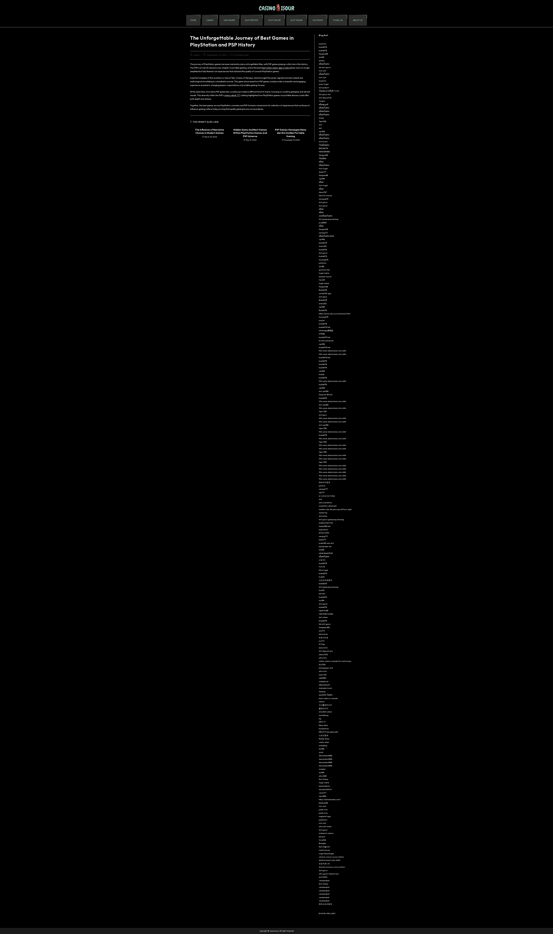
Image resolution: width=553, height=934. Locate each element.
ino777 (321, 641)
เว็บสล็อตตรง (324, 145)
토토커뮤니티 (324, 863)
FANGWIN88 (324, 151)
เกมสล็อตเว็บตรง (325, 216)
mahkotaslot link (326, 523)
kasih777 (322, 539)
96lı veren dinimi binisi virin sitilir (332, 351)
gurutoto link (324, 270)
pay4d (321, 320)
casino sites (324, 742)
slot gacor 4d (324, 94)
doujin (321, 118)
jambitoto (323, 820)
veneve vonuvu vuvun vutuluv (331, 857)
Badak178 (323, 290)
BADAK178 (323, 148)
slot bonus (323, 141)
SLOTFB (322, 664)
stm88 (321, 550)
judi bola (322, 263)
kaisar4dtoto (324, 786)
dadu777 (322, 172)
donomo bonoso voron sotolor (332, 867)
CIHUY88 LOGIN (326, 614)
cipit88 (322, 131)
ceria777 (322, 793)
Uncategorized (241, 55)
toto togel (323, 168)
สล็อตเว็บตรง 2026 (326, 236)
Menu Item (323, 725)
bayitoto (322, 44)
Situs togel (323, 570)
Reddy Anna (324, 739)
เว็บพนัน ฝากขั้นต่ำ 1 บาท (329, 91)
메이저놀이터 (324, 847)
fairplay (322, 691)
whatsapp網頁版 (326, 330)
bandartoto (324, 728)
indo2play (323, 745)
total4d (322, 769)
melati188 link (324, 526)
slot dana (323, 297)
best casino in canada (328, 698)
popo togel (323, 84)
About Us (358, 20)
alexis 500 (323, 654)
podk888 (323, 222)
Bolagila (322, 843)
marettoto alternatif (327, 506)
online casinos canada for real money (335, 661)
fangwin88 (323, 54)
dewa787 (323, 192)
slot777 (322, 631)
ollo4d (321, 701)
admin (197, 55)
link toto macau (325, 195)
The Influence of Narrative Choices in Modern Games (209, 131)
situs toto (323, 658)
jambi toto (323, 809)
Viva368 (322, 840)
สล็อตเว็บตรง (324, 64)
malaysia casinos (326, 833)
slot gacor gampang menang (331, 519)
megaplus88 (324, 627)
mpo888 (322, 796)
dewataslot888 (325, 755)
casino (209, 20)
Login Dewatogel (326, 853)
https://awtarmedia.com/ (329, 799)
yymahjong (323, 715)
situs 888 (323, 776)
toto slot (322, 71)
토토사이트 (323, 637)
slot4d (321, 60)
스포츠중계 (323, 735)
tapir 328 (323, 411)
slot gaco (323, 415)
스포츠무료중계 (325, 580)
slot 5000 (323, 877)
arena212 (323, 246)
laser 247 (323, 674)
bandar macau (325, 276)
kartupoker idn (325, 546)
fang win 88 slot (326, 394)
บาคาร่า (322, 560)
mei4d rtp (323, 513)
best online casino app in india (275, 67)
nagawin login (325, 816)
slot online (297, 20)
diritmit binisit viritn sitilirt (329, 860)
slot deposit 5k (325, 98)
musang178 (323, 199)
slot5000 (318, 20)
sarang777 (323, 233)
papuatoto (323, 529)
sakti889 (322, 678)
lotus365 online (325, 712)
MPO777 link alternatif (328, 732)
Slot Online (323, 779)
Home (193, 20)
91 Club (322, 644)
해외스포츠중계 (325, 904)
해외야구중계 (324, 482)
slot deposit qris (326, 651)
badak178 (323, 47)
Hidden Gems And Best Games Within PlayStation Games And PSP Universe (250, 133)
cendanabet (324, 880)
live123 (321, 577)
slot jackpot (324, 87)
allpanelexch (324, 685)
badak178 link (324, 327)
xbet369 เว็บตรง (325, 695)
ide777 (322, 492)
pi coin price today (327, 496)
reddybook (323, 681)
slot (320, 124)
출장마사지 (323, 708)
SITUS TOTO (324, 533)
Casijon (322, 101)
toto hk (322, 566)
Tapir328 (322, 121)
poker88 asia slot (326, 543)
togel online (324, 273)
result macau (324, 850)
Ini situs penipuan (326, 340)
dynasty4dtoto (325, 789)
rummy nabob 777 (232, 95)
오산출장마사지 (325, 705)
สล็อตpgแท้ (323, 104)
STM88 (322, 334)
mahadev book (325, 688)
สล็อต (321, 162)
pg (320, 718)
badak (321, 374)
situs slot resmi (325, 826)
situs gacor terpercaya (329, 874)
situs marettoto (325, 502)
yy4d (321, 752)
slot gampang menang (328, 219)
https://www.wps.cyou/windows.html (334, 313)
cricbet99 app (325, 293)
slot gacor (274, 20)
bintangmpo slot (326, 668)
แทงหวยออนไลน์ (326, 553)
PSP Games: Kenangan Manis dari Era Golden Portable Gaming (290, 133)
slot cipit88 (323, 391)
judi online (229, 20)
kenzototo (323, 634)
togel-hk (338, 20)
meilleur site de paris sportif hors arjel (335, 509)
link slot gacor (325, 67)
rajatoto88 (323, 610)
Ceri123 (322, 280)
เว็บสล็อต (322, 158)
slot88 (321, 57)
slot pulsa (323, 516)
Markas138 (323, 803)
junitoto (322, 486)
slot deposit (251, 20)
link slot (322, 593)
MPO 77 (322, 722)
